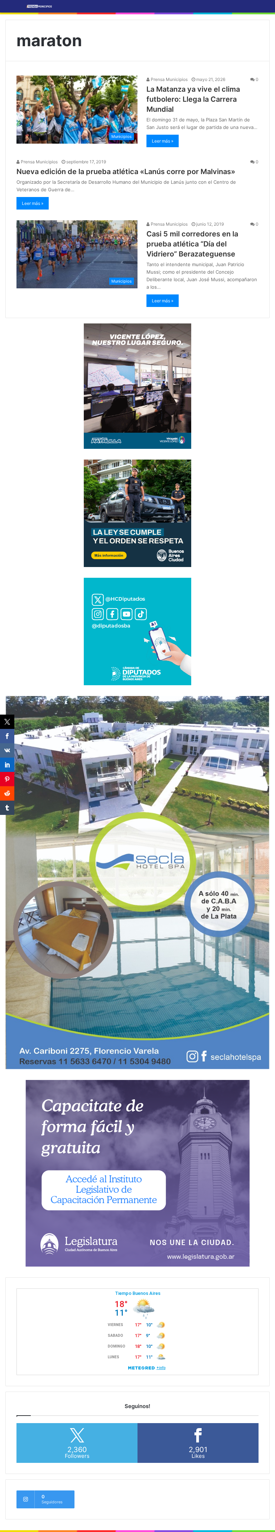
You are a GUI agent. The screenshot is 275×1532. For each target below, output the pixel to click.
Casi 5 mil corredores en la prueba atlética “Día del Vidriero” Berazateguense (192, 244)
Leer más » (162, 141)
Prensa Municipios (169, 79)
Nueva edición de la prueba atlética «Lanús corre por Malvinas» (125, 171)
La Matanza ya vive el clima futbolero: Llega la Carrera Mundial (193, 99)
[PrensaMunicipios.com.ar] (39, 6)
